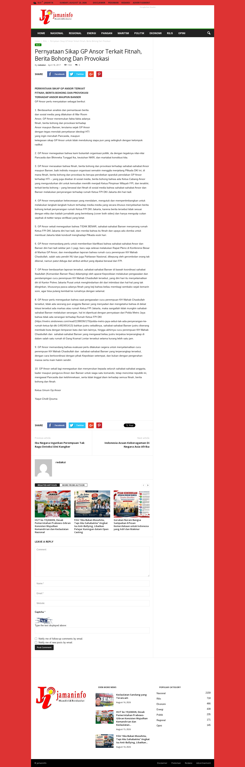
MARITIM (123, 33)
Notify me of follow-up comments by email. (61, 638)
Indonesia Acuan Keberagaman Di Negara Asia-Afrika (127, 444)
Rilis (45, 41)
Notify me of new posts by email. (56, 642)
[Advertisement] (148, 17)
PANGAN (106, 33)
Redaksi (125, 2)
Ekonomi (161, 704)
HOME (41, 33)
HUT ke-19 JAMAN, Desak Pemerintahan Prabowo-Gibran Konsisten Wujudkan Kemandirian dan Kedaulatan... (132, 718)
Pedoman (113, 2)
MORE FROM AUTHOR (73, 485)
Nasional (161, 693)
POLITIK (139, 33)
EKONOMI (156, 33)
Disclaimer (99, 2)
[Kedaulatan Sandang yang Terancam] (105, 699)
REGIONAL (75, 33)
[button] (209, 33)
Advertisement (141, 2)
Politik (160, 714)
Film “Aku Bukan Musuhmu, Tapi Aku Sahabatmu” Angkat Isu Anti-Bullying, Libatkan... (133, 739)
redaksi (42, 65)
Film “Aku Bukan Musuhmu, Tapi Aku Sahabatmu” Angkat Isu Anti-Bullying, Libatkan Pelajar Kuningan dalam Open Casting (91, 526)
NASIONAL (56, 33)
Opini (159, 725)
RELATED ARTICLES (47, 485)
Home (37, 41)
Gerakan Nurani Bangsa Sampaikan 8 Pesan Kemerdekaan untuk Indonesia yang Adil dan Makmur (131, 524)
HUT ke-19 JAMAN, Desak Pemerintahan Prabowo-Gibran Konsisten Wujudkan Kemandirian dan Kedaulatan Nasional (53, 526)
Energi (160, 709)
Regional (161, 720)
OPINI (181, 33)
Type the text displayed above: (51, 625)
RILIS (170, 33)
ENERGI (91, 33)
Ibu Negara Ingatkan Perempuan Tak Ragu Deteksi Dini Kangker (59, 444)
